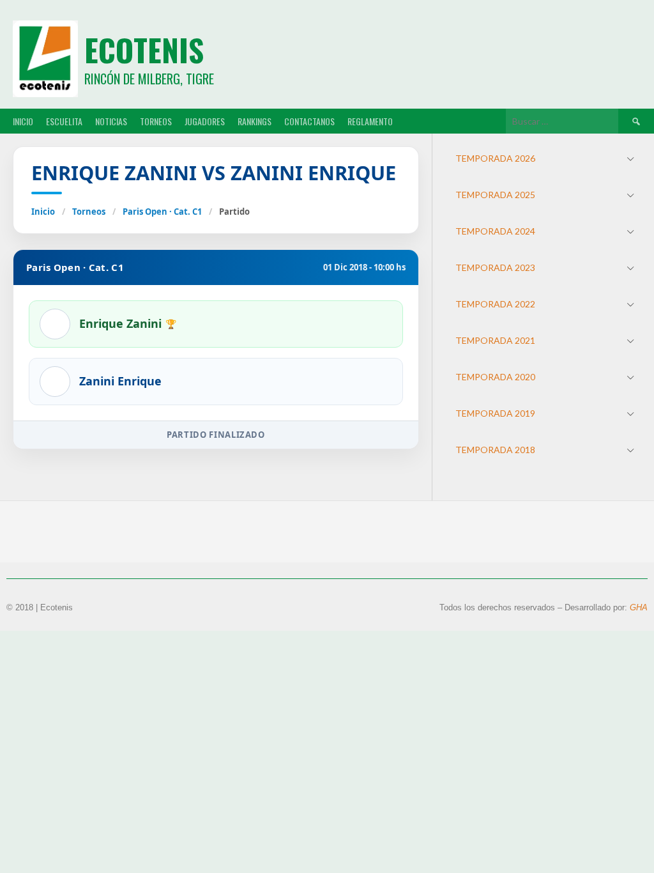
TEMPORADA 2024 (495, 231)
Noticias (111, 121)
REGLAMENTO (370, 121)
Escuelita (64, 121)
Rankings (254, 121)
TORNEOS (156, 121)
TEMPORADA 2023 (495, 267)
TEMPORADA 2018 (495, 449)
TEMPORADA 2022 (495, 303)
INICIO (23, 121)
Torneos (88, 211)
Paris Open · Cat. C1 (162, 211)
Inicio (43, 211)
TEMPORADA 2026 (495, 158)
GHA (639, 607)
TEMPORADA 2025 (495, 194)
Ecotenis (144, 49)
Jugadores (205, 121)
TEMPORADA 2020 (495, 376)
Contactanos (309, 121)
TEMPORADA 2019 (495, 413)
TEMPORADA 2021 (495, 340)
